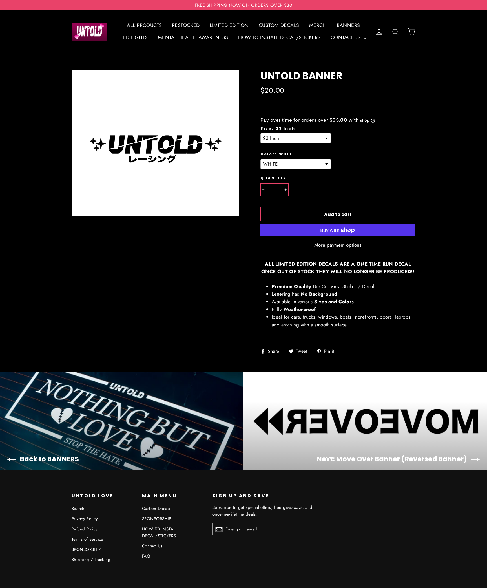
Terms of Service (87, 539)
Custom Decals (156, 508)
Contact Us (152, 546)
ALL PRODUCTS (144, 25)
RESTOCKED (186, 25)
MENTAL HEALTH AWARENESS (193, 37)
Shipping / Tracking (91, 559)
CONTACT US (346, 37)
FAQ (146, 556)
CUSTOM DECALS (279, 25)
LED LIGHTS (134, 37)
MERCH (318, 25)
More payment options (338, 245)
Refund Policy (85, 529)
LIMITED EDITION (229, 25)
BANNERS (348, 25)
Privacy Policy (85, 519)
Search (78, 508)
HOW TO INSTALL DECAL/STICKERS (279, 37)
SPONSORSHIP (86, 549)
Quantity (273, 178)
